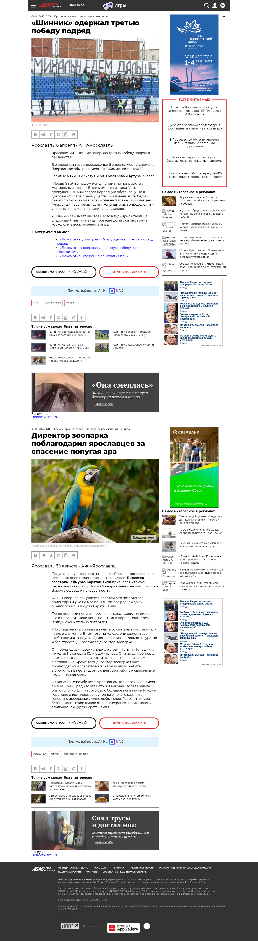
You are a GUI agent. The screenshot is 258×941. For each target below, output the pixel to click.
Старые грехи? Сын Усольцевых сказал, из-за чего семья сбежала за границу (202, 586)
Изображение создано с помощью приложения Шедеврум (68, 545)
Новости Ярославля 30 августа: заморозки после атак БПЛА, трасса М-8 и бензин (194, 111)
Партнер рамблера (92, 926)
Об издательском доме (73, 867)
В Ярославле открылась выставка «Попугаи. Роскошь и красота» (70, 797)
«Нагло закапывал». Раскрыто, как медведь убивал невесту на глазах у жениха (202, 240)
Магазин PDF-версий (141, 867)
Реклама (118, 867)
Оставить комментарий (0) (129, 272)
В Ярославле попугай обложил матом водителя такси (132, 797)
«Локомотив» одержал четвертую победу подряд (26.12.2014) (70, 359)
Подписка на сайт (69, 872)
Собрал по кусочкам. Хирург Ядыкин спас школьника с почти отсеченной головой (202, 267)
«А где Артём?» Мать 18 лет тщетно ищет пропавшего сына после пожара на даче (201, 559)
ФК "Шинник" (39, 124)
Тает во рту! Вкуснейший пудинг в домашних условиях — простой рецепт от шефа (200, 519)
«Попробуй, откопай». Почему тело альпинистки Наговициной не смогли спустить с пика (201, 253)
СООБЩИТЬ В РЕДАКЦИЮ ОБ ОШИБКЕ (125, 872)
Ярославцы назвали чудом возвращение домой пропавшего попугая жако (70, 786)
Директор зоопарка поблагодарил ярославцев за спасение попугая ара (194, 126)
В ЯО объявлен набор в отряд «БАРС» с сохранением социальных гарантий (194, 175)
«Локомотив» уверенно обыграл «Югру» (94, 256)
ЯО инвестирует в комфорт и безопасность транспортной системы (194, 159)
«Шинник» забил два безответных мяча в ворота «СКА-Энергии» (70, 333)
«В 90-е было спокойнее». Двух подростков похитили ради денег (200, 531)
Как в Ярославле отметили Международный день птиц (130, 784)
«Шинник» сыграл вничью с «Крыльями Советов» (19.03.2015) (69, 346)
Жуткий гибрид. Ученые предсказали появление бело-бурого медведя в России (202, 213)
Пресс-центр (100, 867)
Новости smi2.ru (44, 417)
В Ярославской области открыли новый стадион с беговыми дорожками (194, 143)
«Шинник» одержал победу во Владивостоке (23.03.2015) (131, 333)
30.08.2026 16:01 (41, 429)
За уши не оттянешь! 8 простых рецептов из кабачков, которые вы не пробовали (202, 200)
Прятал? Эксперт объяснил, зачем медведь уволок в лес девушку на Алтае (200, 227)
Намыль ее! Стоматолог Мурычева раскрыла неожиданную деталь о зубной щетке (201, 573)
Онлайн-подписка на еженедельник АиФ (185, 867)
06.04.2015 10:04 (41, 16)
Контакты (92, 872)
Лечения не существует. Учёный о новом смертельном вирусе (200, 544)
